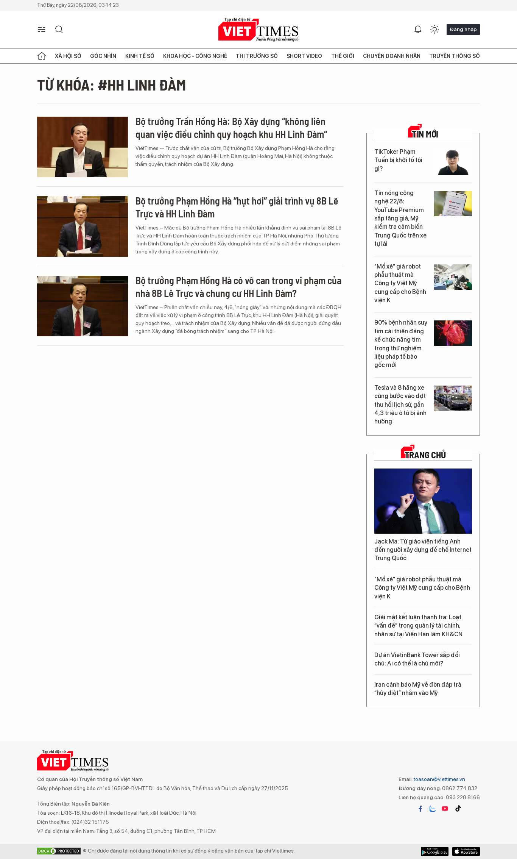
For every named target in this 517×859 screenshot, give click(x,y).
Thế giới (342, 56)
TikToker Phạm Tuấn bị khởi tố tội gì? (398, 160)
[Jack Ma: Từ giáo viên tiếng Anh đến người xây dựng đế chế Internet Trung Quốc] (423, 501)
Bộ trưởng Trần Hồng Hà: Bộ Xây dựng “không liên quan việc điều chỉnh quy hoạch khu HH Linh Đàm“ (231, 127)
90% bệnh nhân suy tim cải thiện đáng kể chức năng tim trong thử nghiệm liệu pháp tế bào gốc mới (400, 344)
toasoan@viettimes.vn (439, 779)
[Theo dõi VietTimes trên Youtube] (445, 808)
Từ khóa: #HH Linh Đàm (111, 84)
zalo (433, 809)
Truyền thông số (454, 56)
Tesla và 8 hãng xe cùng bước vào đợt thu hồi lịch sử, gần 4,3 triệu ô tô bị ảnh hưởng (400, 404)
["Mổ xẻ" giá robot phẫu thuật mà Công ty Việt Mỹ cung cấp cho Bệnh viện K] (453, 277)
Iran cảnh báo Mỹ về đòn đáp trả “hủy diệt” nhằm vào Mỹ (417, 689)
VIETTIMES (258, 30)
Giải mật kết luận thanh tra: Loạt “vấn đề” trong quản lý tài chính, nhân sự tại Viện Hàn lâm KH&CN (418, 626)
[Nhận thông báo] (417, 29)
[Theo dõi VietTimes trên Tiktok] (458, 808)
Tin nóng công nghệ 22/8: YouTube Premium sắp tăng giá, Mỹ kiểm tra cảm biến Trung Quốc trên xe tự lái (400, 218)
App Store (434, 851)
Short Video (304, 56)
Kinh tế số (139, 56)
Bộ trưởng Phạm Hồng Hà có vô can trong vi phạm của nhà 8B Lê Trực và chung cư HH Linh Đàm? (238, 286)
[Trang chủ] (41, 56)
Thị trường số (257, 56)
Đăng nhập (463, 29)
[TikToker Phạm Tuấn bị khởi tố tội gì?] (453, 162)
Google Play (466, 851)
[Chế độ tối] (434, 29)
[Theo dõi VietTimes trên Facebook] (420, 809)
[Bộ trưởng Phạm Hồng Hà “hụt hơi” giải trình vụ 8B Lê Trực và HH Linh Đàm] (82, 226)
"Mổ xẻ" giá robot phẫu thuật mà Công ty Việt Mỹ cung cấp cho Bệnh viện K (400, 283)
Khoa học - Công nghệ (195, 56)
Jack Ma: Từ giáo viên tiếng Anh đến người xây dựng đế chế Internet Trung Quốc (423, 550)
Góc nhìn (103, 56)
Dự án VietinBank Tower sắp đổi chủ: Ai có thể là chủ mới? (417, 659)
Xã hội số (68, 56)
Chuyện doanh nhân (391, 56)
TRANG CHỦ (425, 455)
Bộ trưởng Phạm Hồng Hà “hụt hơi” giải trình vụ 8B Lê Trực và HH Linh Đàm (236, 207)
